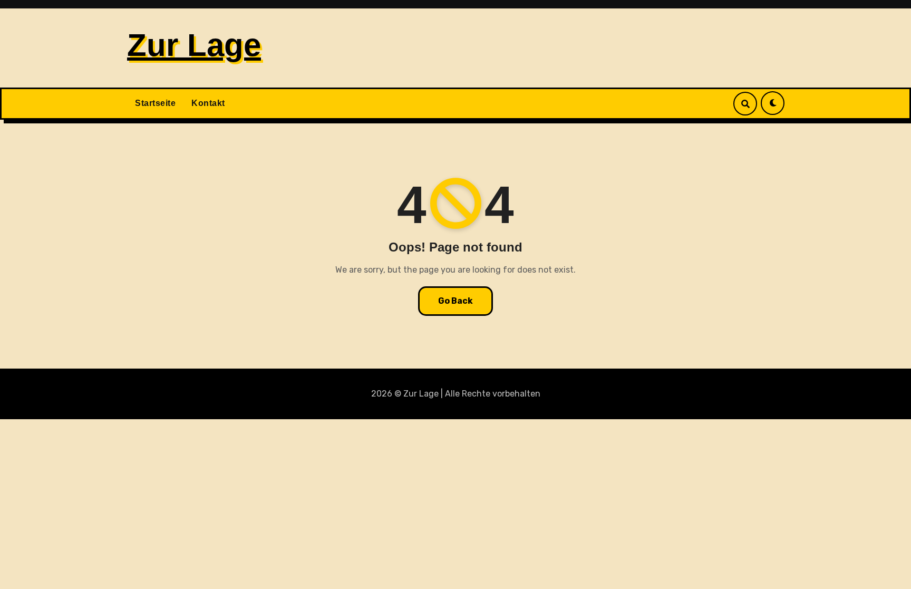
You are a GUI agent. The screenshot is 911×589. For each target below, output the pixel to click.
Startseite (155, 103)
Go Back (455, 301)
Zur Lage (194, 45)
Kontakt (208, 103)
